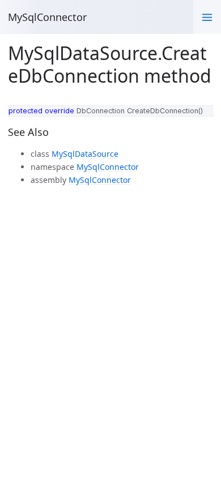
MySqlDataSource (85, 153)
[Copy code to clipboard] (201, 116)
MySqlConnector (47, 17)
